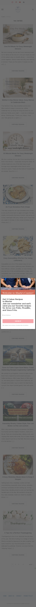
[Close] (32, 280)
